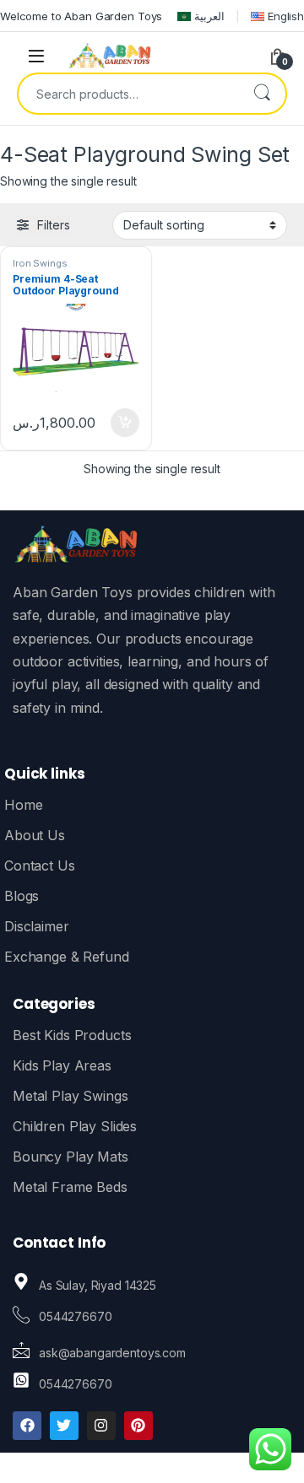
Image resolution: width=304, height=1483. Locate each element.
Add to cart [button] (125, 422)
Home (23, 804)
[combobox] (128, 93)
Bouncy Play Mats (70, 1156)
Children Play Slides (75, 1126)
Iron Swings (40, 263)
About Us (34, 835)
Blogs (21, 895)
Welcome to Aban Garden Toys (81, 16)
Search (261, 93)
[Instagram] (101, 1425)
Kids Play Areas (62, 1065)
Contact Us (39, 865)
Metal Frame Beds (70, 1186)
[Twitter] (64, 1425)
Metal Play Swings (70, 1095)
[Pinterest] (138, 1425)
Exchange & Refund (66, 956)
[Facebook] (27, 1425)
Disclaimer (36, 926)
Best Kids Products (72, 1035)
